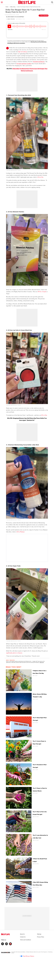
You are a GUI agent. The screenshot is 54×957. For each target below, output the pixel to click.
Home (7, 6)
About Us (22, 934)
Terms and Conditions (25, 940)
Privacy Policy (40, 937)
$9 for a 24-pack (42, 291)
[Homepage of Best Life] (5, 934)
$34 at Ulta (40, 177)
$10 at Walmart (20, 532)
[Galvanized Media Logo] (5, 952)
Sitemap (39, 934)
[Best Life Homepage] (27, 2)
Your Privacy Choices (28, 956)
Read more (42, 662)
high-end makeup (22, 51)
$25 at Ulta (44, 415)
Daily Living (12, 6)
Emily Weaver (11, 19)
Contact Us (22, 937)
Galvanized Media (21, 951)
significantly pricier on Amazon (14, 653)
